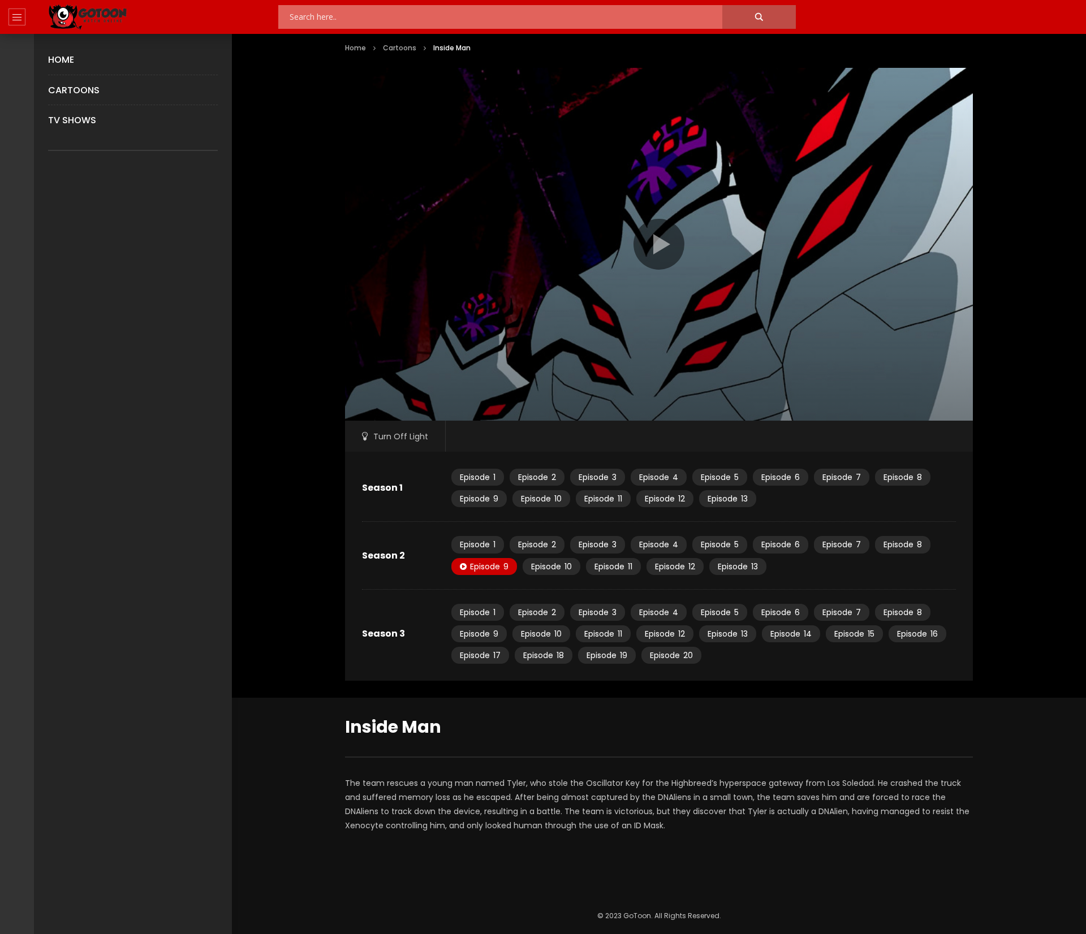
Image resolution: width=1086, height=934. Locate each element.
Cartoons (74, 90)
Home (61, 59)
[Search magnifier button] (759, 17)
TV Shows (72, 120)
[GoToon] (87, 17)
